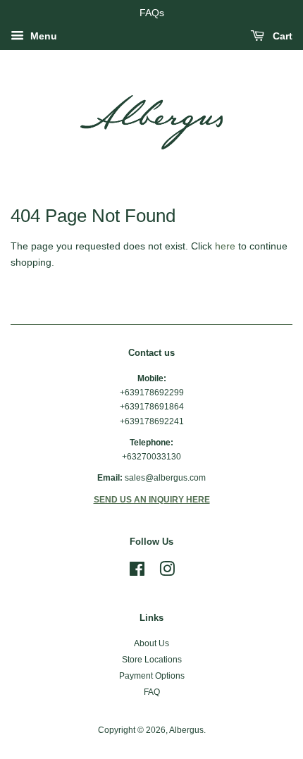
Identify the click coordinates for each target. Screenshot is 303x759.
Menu (42, 36)
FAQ (152, 692)
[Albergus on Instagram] (167, 572)
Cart (281, 36)
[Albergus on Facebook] (137, 572)
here (225, 246)
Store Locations (152, 660)
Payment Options (152, 676)
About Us (151, 643)
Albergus (186, 730)
